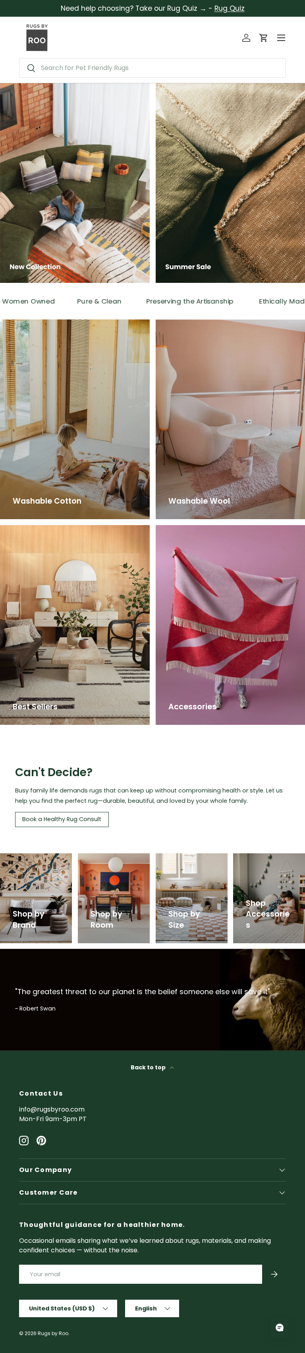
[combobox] (152, 67)
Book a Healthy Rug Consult (62, 819)
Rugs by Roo (53, 1333)
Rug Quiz (229, 8)
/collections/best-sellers (39, 529)
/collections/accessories (268, 862)
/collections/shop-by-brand (35, 862)
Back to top (149, 1067)
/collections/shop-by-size (191, 862)
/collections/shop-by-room (113, 862)
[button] (263, 38)
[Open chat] (279, 1327)
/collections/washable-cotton (48, 324)
